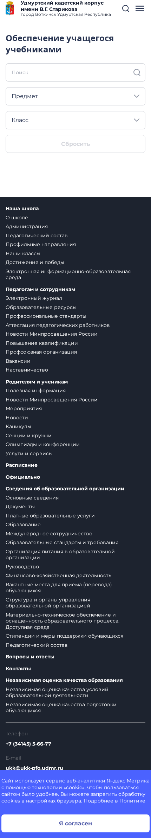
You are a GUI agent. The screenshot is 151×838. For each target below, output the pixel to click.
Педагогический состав (37, 235)
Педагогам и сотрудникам (40, 289)
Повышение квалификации (42, 343)
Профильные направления (41, 244)
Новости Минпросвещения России (52, 334)
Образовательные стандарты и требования (62, 542)
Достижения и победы (35, 262)
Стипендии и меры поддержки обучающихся (64, 636)
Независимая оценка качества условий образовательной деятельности (57, 692)
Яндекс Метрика (128, 781)
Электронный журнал (34, 298)
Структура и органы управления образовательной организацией (48, 603)
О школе (17, 217)
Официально (23, 477)
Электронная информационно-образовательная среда (68, 274)
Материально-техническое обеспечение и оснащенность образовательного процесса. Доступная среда (62, 621)
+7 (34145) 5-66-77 (28, 744)
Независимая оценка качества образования (64, 680)
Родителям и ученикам (37, 382)
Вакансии (18, 361)
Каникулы (18, 426)
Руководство (22, 566)
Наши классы (23, 253)
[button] (126, 8)
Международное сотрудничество (49, 533)
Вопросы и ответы (30, 657)
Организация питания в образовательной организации (60, 554)
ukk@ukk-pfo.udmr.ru (34, 768)
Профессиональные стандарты (46, 316)
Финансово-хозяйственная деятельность (58, 575)
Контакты (18, 669)
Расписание (22, 465)
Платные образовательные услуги (50, 516)
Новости (17, 417)
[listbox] (75, 96)
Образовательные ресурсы (41, 307)
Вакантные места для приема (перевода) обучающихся (59, 587)
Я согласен (75, 823)
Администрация (27, 226)
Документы (20, 506)
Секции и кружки (29, 435)
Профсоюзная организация (41, 352)
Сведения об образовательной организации (65, 489)
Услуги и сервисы (29, 453)
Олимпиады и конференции (43, 444)
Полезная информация (36, 390)
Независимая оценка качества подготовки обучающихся (61, 707)
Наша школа (22, 209)
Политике (132, 801)
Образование (23, 524)
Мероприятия (24, 408)
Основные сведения (32, 498)
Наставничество (27, 370)
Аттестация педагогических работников (58, 325)
